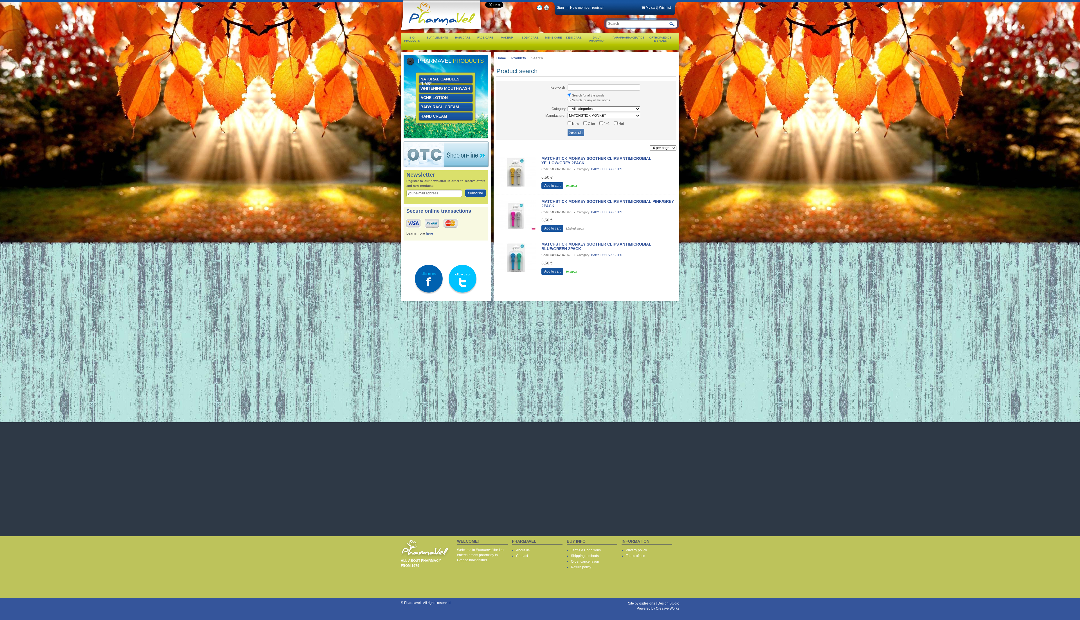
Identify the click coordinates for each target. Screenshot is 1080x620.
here (429, 233)
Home (501, 58)
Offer (591, 124)
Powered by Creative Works (658, 608)
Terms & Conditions (586, 550)
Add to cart (552, 186)
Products (518, 58)
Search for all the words (587, 95)
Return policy (581, 567)
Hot (621, 124)
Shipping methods (585, 556)
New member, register (587, 8)
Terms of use (635, 556)
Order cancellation (585, 561)
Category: (559, 109)
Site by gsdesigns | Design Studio (653, 603)
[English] (547, 10)
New (575, 124)
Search (575, 132)
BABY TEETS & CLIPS (606, 169)
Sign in (562, 8)
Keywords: (558, 87)
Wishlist (665, 8)
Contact (522, 556)
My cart (651, 8)
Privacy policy (636, 550)
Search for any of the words (590, 100)
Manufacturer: (555, 116)
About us (523, 550)
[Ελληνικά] (540, 10)
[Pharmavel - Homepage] (442, 31)
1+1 (606, 124)
